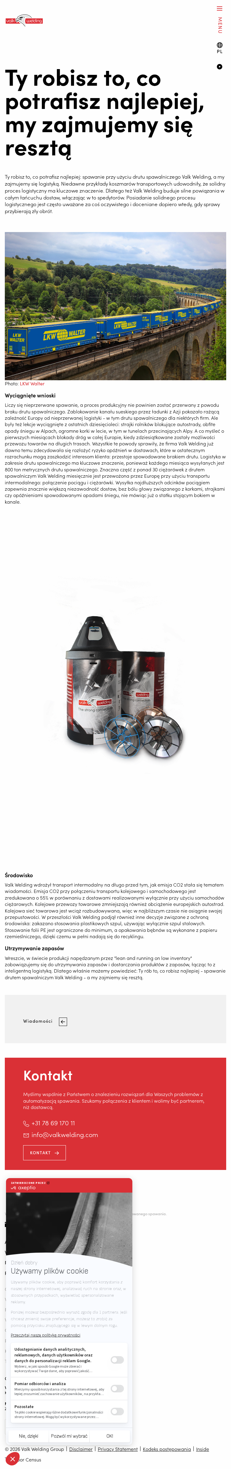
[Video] (221, 67)
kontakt (40, 1152)
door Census (27, 1459)
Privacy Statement (118, 1448)
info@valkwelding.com (65, 1134)
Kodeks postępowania (167, 1448)
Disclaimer (81, 1448)
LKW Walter (32, 383)
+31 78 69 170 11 (53, 1122)
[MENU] (219, 8)
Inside (202, 1448)
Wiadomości (38, 1021)
